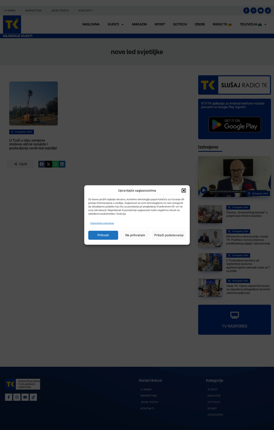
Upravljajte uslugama (102, 222)
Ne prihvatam (135, 235)
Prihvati (103, 235)
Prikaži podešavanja (169, 235)
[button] (184, 191)
